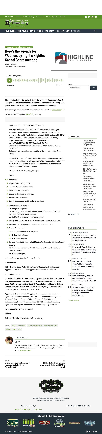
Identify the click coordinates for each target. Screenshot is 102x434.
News (19, 329)
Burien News (9, 47)
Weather (69, 31)
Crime (19, 31)
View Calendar (73, 300)
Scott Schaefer (11, 64)
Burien (14, 326)
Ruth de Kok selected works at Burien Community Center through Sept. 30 (84, 237)
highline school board (50, 326)
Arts (46, 31)
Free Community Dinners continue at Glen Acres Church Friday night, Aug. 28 (84, 278)
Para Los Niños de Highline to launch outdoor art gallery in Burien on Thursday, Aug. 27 (84, 251)
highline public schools (35, 326)
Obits (63, 31)
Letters (32, 31)
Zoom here (56, 109)
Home (7, 31)
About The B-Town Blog (28, 17)
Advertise (18, 17)
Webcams (77, 31)
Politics (25, 31)
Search (70, 84)
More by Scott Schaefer (25, 350)
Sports (51, 31)
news (14, 329)
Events (12, 31)
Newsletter (62, 17)
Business (40, 31)
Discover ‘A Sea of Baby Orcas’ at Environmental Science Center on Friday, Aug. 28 (83, 265)
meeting (8, 329)
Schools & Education (26, 47)
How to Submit (46, 17)
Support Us (54, 17)
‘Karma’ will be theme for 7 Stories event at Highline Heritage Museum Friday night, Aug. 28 (83, 291)
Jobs (57, 31)
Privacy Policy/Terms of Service (25, 431)
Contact (38, 17)
